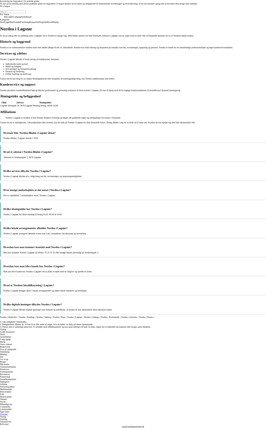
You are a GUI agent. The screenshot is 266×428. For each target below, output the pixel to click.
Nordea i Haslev (146, 317)
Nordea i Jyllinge (91, 317)
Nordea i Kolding (26, 317)
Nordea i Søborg (43, 317)
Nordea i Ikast (59, 317)
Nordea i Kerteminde (110, 317)
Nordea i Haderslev (8, 317)
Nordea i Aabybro (129, 317)
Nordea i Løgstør (74, 317)
